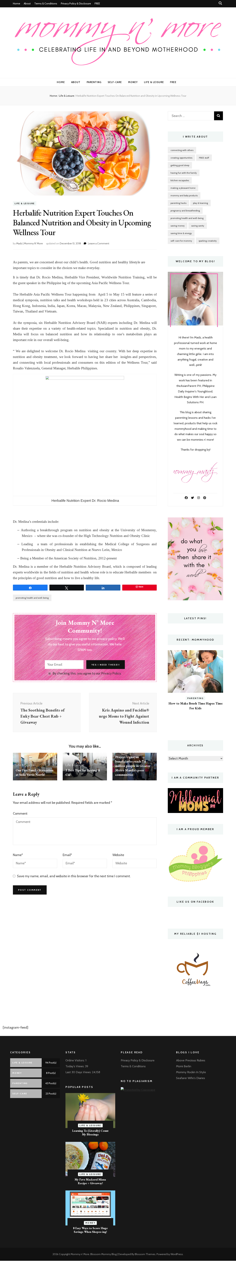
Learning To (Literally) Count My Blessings (90, 1132)
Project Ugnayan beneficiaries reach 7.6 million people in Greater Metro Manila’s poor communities (132, 766)
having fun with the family (184, 172)
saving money (178, 225)
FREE (97, 3)
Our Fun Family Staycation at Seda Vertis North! (34, 772)
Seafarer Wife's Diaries (190, 1078)
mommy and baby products (184, 195)
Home (16, 3)
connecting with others (182, 150)
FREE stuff (204, 157)
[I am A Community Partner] (195, 800)
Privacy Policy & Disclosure (76, 3)
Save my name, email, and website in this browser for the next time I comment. (74, 876)
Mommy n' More (80, 1254)
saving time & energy (181, 233)
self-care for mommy (181, 240)
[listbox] (195, 689)
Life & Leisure (154, 82)
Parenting (94, 82)
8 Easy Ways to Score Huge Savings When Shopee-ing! (90, 1230)
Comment (20, 813)
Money (133, 82)
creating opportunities (181, 157)
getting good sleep (180, 165)
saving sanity (197, 225)
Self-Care (115, 82)
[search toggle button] (220, 3)
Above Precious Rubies (190, 1060)
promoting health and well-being (32, 597)
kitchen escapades (180, 180)
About (27, 3)
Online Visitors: (75, 1060)
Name (18, 855)
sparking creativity (208, 240)
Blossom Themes (145, 1254)
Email (67, 855)
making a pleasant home (183, 188)
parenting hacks (178, 203)
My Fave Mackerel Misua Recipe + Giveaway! (90, 1181)
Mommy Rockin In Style (191, 1072)
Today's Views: (75, 1066)
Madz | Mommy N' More (29, 243)
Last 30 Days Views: (78, 1072)
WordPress (177, 1254)
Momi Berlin (183, 1066)
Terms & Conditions (45, 3)
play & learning (200, 203)
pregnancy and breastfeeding (185, 210)
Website (118, 855)
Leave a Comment (98, 243)
